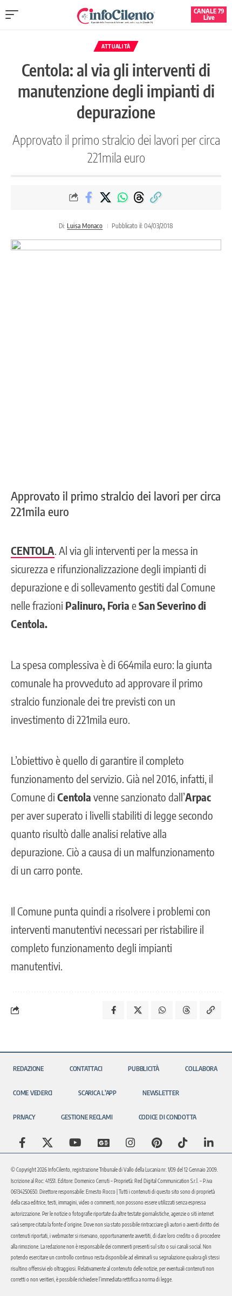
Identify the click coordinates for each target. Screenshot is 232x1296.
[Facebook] (22, 1142)
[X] (47, 1142)
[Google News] (103, 1142)
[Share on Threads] (139, 197)
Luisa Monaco (85, 226)
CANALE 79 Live (209, 14)
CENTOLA (32, 550)
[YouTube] (75, 1142)
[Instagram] (130, 1142)
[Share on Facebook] (89, 197)
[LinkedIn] (208, 1142)
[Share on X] (105, 197)
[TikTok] (182, 1142)
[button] (14, 14)
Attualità (116, 46)
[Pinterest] (157, 1142)
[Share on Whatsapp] (122, 197)
